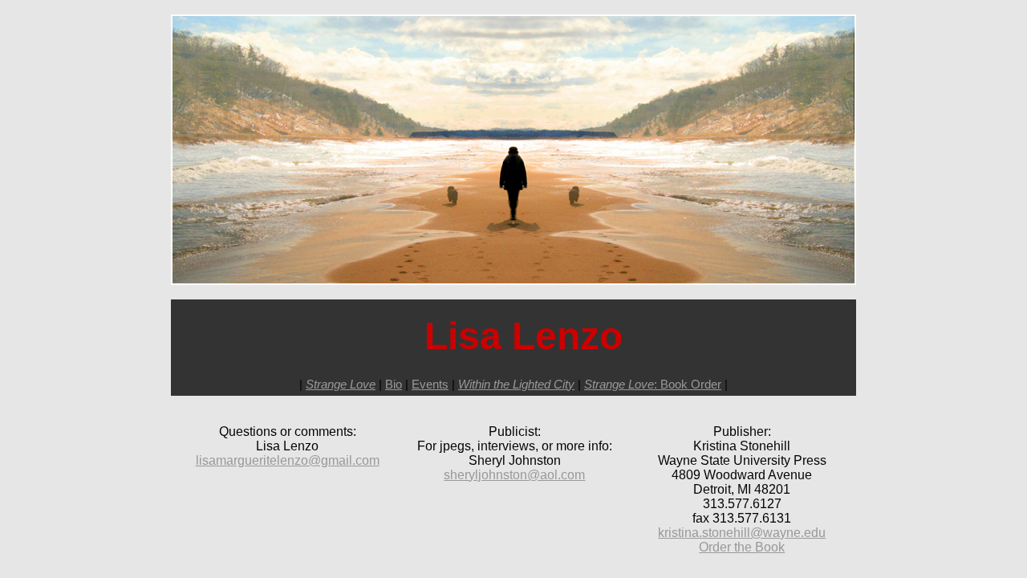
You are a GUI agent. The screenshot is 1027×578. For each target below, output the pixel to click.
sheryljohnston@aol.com (514, 475)
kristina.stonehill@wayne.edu (742, 532)
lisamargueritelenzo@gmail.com (288, 460)
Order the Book (742, 547)
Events (430, 384)
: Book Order (652, 384)
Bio (393, 384)
